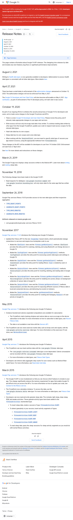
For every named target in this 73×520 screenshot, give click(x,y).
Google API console (55, 470)
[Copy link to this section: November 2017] (20, 230)
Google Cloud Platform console (58, 473)
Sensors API (44, 324)
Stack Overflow (30, 470)
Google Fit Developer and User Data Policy (19, 97)
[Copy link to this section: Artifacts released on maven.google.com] (33, 219)
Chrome (4, 491)
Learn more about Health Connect (12, 21)
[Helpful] (66, 29)
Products (10, 29)
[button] (36, 58)
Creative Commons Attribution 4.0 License (53, 446)
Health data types (15, 77)
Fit (18, 2)
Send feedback (63, 34)
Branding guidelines (8, 476)
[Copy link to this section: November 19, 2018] (23, 172)
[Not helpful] (69, 29)
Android (4, 488)
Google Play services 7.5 (10, 309)
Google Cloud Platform (9, 497)
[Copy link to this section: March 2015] (16, 370)
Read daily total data (39, 363)
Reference (26, 29)
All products (5, 503)
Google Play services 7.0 (10, 375)
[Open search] (49, 2)
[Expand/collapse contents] (13, 40)
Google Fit (18, 29)
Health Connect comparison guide (57, 17)
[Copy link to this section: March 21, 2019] (19, 158)
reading (7, 165)
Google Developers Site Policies (53, 448)
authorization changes (44, 91)
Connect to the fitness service (16, 386)
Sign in (68, 2)
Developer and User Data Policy (11, 473)
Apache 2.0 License (28, 448)
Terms (4, 511)
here (45, 79)
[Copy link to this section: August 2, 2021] (19, 72)
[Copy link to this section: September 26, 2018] (24, 193)
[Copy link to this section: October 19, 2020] (22, 107)
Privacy (10, 511)
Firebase (4, 494)
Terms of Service (7, 470)
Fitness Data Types (43, 357)
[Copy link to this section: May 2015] (14, 304)
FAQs (27, 473)
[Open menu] (3, 2)
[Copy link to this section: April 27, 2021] (17, 87)
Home (4, 29)
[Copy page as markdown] (30, 34)
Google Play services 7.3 (10, 344)
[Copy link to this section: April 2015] (14, 340)
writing (67, 163)
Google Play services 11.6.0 (11, 235)
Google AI (5, 500)
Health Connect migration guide (49, 15)
